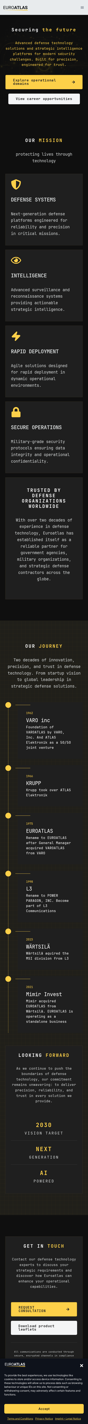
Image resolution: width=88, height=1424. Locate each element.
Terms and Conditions (20, 1418)
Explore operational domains (34, 82)
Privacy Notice (44, 1418)
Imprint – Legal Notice (68, 1418)
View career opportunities (44, 99)
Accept (44, 1409)
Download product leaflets (36, 1328)
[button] (81, 1365)
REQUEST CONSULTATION (32, 1309)
